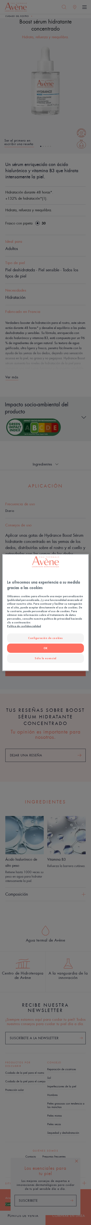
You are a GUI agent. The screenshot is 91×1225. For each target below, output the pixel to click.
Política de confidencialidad (24, 626)
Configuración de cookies (45, 638)
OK (45, 648)
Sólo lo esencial (45, 658)
